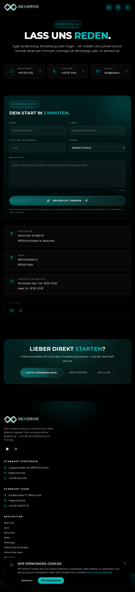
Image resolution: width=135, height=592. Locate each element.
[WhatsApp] (109, 7)
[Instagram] (118, 7)
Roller (104, 372)
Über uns (9, 523)
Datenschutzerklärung (99, 572)
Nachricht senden (67, 200)
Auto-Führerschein (41, 372)
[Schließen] (125, 563)
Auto (6, 527)
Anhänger (9, 542)
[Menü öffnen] (127, 7)
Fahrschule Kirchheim (16, 547)
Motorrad (78, 372)
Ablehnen (26, 580)
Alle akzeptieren (51, 580)
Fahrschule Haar (13, 552)
